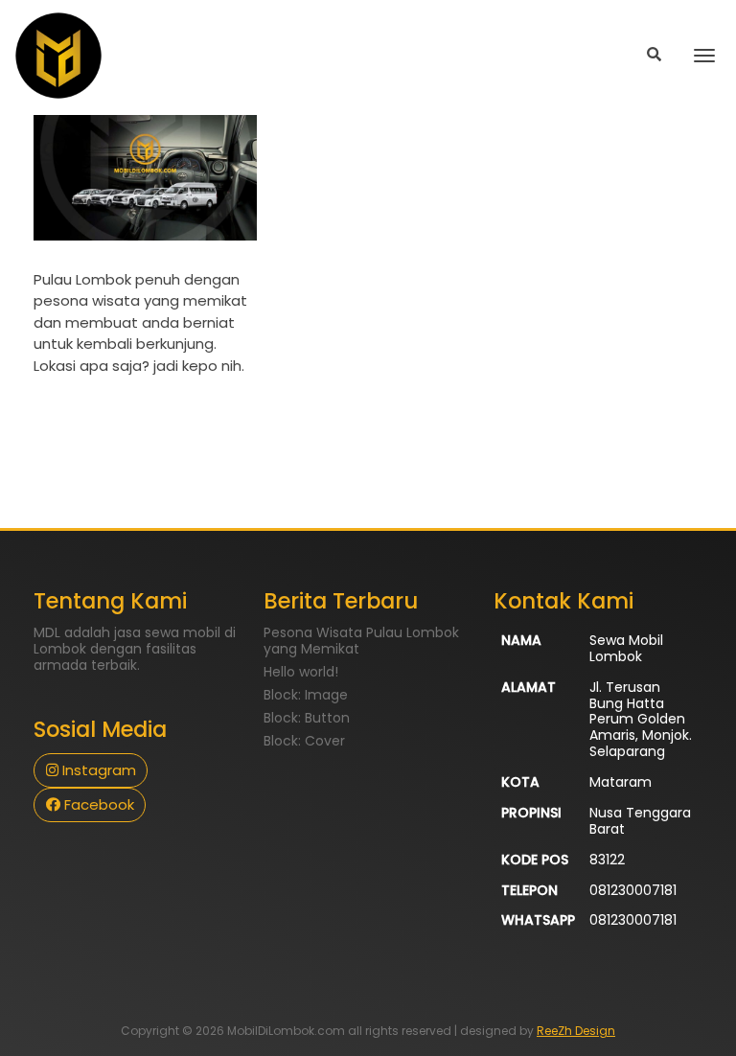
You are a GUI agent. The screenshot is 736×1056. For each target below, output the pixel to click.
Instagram (97, 770)
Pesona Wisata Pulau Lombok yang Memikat (361, 640)
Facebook (97, 804)
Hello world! (301, 671)
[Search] (654, 55)
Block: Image (306, 694)
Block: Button (307, 717)
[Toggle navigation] (703, 55)
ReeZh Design (576, 1030)
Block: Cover (304, 740)
